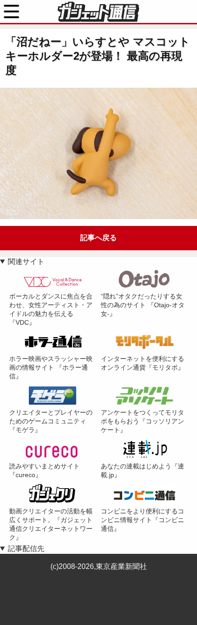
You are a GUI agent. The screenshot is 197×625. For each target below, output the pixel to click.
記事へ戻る (98, 238)
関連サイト (26, 261)
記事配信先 (26, 548)
